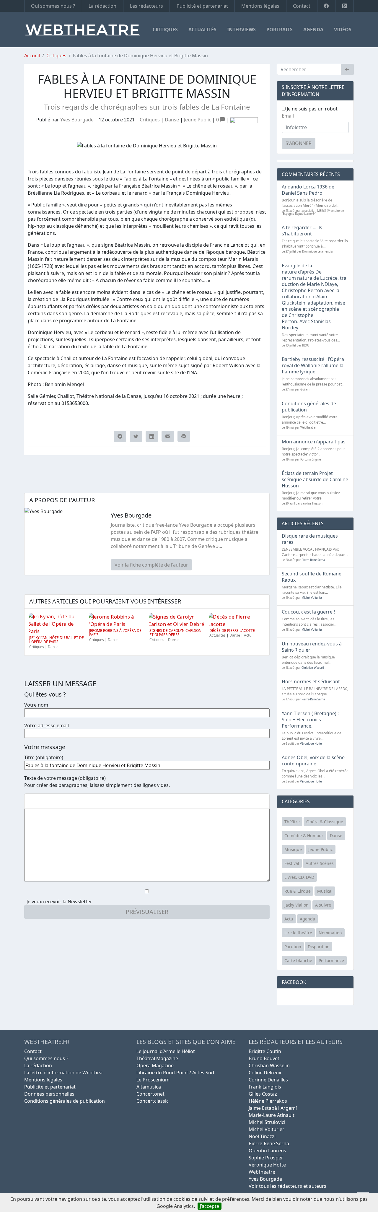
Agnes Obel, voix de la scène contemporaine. (313, 760)
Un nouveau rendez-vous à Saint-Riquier (312, 646)
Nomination (330, 933)
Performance (331, 960)
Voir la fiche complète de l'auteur (151, 565)
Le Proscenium (153, 1079)
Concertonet (150, 1094)
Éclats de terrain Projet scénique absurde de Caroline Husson (315, 479)
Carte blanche (298, 960)
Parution (292, 946)
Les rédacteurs (146, 6)
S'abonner (299, 143)
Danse (172, 119)
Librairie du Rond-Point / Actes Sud (175, 1072)
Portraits (279, 29)
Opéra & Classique (324, 821)
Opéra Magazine (155, 1065)
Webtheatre (262, 1172)
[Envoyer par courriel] (168, 436)
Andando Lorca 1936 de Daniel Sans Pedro (308, 189)
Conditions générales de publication (309, 406)
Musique (293, 849)
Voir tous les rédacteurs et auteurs (287, 1186)
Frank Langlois (265, 1087)
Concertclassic (152, 1101)
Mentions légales (260, 6)
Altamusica (148, 1087)
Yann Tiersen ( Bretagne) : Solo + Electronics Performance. (310, 719)
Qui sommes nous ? (53, 6)
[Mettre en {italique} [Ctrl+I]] (39, 801)
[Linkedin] (152, 436)
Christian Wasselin (313, 668)
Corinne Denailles (268, 1079)
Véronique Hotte (311, 744)
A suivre (323, 905)
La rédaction (102, 6)
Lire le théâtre (298, 933)
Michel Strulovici (267, 1122)
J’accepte (209, 1206)
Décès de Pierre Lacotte (232, 630)
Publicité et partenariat (202, 6)
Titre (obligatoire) (43, 757)
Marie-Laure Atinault (271, 1115)
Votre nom (36, 705)
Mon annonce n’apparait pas (314, 441)
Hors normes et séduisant (311, 681)
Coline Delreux (265, 1072)
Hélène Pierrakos (268, 1101)
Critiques (165, 29)
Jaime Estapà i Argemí (273, 1108)
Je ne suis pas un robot (312, 108)
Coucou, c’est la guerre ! (308, 612)
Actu (247, 635)
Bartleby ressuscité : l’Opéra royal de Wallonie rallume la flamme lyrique (313, 365)
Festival (291, 863)
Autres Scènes (320, 863)
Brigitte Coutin (265, 1051)
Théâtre (292, 821)
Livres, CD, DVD (299, 877)
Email (288, 116)
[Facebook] (326, 6)
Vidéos (342, 29)
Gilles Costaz (263, 1094)
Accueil (32, 55)
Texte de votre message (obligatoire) (65, 778)
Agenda (307, 919)
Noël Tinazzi (262, 1136)
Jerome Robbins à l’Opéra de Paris (115, 632)
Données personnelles (49, 1094)
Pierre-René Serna (313, 560)
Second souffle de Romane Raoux (311, 576)
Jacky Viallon (296, 905)
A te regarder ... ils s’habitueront (302, 230)
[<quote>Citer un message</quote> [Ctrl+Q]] (58, 801)
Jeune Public (197, 119)
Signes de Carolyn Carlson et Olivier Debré (175, 632)
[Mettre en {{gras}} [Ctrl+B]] (30, 801)
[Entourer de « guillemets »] (67, 801)
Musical (325, 891)
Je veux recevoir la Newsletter (59, 901)
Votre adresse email (46, 725)
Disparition (319, 946)
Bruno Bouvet (264, 1058)
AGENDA (313, 29)
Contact (301, 6)
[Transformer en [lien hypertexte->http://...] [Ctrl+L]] (48, 801)
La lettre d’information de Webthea (63, 1072)
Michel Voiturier (312, 598)
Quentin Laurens (267, 1150)
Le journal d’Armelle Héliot (165, 1051)
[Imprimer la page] (183, 436)
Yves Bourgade (77, 119)
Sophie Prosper (266, 1157)
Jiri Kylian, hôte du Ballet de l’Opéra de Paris (56, 639)
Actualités (202, 29)
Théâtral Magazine (157, 1058)
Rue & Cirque (297, 891)
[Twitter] (136, 436)
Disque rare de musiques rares (310, 539)
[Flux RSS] (344, 6)
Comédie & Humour (303, 835)
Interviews (241, 29)
